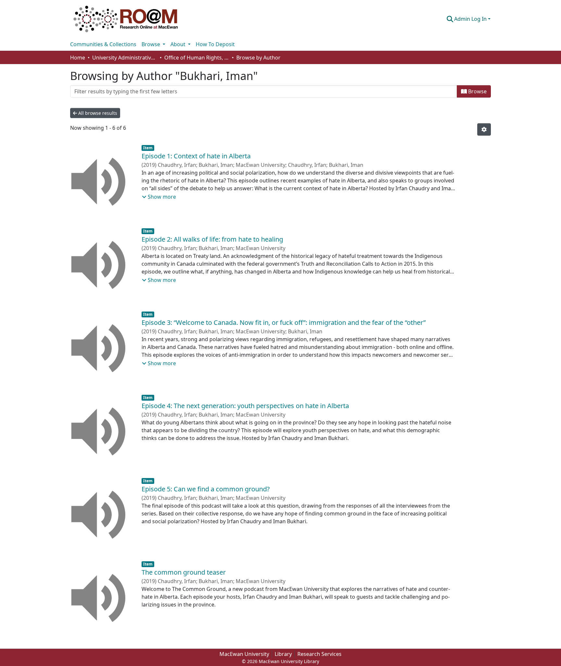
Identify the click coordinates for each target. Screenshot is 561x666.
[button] (125, 19)
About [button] (178, 44)
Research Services (319, 654)
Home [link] (77, 57)
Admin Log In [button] (471, 18)
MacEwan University (244, 654)
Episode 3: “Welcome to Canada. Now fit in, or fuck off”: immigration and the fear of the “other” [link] (284, 322)
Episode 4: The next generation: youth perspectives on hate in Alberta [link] (245, 405)
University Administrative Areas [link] (124, 57)
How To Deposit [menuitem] (215, 44)
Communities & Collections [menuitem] (103, 44)
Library (283, 654)
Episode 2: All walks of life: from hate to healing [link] (212, 239)
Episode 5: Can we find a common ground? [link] (206, 489)
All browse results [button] (97, 113)
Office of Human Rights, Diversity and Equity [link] (196, 57)
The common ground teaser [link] (184, 572)
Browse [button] (151, 44)
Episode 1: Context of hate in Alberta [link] (196, 156)
